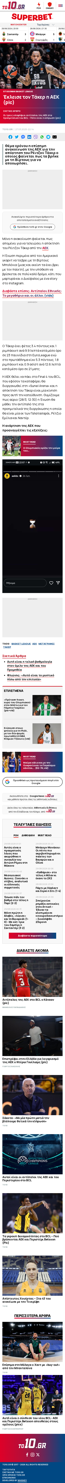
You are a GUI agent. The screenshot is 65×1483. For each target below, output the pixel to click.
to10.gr (7, 129)
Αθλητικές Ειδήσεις (45, 807)
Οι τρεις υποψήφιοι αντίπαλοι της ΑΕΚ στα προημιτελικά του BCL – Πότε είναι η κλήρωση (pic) (32, 116)
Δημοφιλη (28, 835)
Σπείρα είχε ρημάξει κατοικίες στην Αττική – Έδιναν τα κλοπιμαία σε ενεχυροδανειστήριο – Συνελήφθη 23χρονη (49, 911)
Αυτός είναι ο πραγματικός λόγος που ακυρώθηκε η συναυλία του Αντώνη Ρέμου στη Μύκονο (15, 856)
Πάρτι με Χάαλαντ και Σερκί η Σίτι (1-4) (48, 889)
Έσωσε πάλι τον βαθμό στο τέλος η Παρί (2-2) (16, 900)
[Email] (54, 137)
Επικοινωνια (9, 1477)
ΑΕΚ (45, 248)
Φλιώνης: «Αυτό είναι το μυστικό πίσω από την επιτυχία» (30, 677)
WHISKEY (22, 1480)
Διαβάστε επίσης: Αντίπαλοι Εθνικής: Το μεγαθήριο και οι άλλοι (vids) (32, 293)
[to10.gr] (14, 5)
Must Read (45, 835)
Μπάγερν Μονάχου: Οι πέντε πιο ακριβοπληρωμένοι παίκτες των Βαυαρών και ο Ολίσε (48, 855)
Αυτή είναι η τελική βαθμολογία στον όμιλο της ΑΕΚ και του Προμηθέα (29, 665)
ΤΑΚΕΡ (7, 647)
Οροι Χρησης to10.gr (13, 1475)
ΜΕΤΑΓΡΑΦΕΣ (46, 643)
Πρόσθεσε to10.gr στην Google (34, 226)
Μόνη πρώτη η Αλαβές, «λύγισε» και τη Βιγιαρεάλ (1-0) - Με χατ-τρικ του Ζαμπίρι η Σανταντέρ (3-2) (16, 920)
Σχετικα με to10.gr (12, 1472)
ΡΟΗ (16, 835)
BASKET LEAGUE (21, 643)
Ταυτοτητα (8, 1469)
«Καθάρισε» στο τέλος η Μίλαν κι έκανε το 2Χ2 (46, 875)
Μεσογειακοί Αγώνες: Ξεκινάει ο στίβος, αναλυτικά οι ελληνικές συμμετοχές (16, 881)
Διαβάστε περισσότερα (32, 935)
